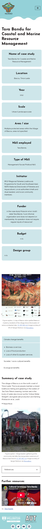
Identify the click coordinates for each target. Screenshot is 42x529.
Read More (7, 404)
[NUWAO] (8, 8)
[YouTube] (24, 527)
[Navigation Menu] (37, 8)
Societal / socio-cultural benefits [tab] (17, 361)
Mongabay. (30, 328)
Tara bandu (8, 509)
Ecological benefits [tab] (11, 368)
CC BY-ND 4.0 (23, 325)
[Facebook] (13, 527)
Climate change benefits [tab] (13, 339)
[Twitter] (18, 527)
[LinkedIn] (29, 527)
